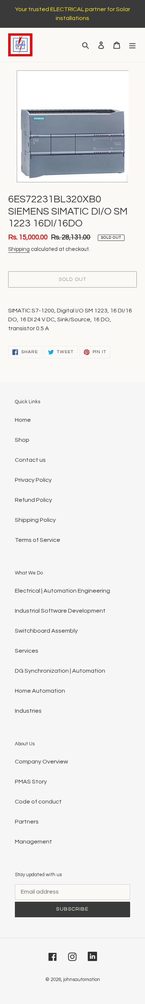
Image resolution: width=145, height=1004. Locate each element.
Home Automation (40, 691)
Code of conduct (38, 802)
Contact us (30, 460)
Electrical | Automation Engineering (62, 591)
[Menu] (132, 45)
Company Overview (41, 762)
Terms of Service (37, 540)
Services (26, 651)
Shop (22, 440)
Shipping (19, 249)
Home (23, 420)
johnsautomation (81, 979)
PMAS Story (31, 782)
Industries (28, 711)
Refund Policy (33, 500)
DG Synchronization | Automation (60, 671)
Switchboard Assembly (46, 631)
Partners (27, 822)
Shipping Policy (35, 520)
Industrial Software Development (60, 611)
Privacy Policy (33, 480)
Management (33, 842)
